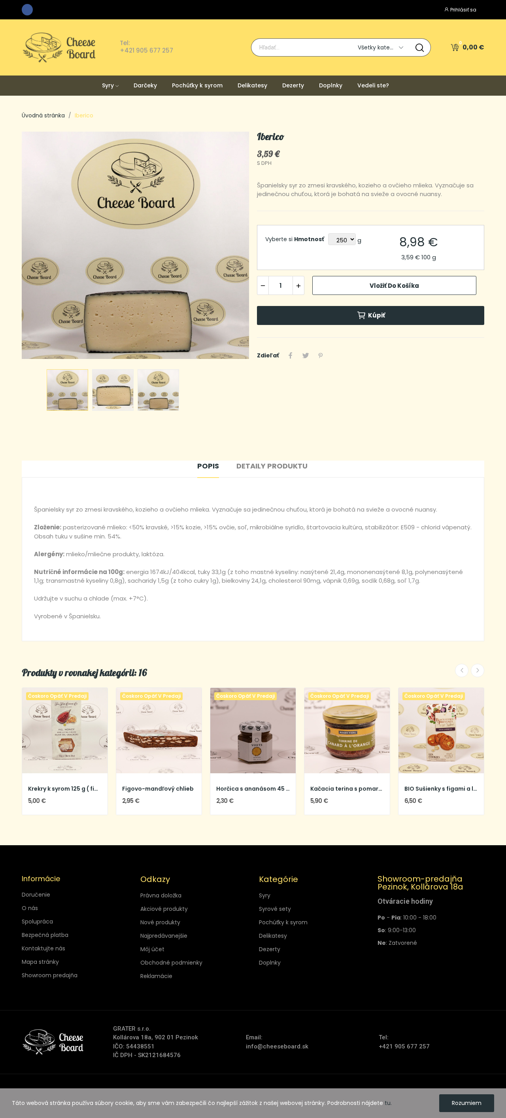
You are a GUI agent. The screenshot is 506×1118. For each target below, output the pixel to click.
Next (230, 246)
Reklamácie (156, 976)
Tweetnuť (305, 355)
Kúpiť (376, 315)
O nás (30, 908)
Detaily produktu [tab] (272, 466)
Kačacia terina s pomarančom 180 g (347, 789)
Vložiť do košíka (394, 285)
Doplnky (270, 963)
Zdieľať (290, 355)
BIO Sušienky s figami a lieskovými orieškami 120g (441, 789)
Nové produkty (160, 922)
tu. (388, 1103)
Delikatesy (273, 936)
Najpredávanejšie (163, 936)
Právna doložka (160, 895)
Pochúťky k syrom (283, 922)
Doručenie (36, 895)
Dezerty (269, 949)
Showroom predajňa (49, 975)
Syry (264, 895)
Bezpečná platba (45, 935)
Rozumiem (466, 1103)
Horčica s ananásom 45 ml (253, 789)
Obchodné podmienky (171, 963)
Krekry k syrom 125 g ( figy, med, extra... (65, 789)
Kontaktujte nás (43, 948)
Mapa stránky (40, 962)
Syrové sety (275, 909)
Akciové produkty (164, 909)
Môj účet (152, 949)
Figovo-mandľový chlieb (158, 789)
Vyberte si (294, 239)
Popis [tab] (208, 466)
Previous (40, 246)
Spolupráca (37, 921)
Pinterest (320, 355)
